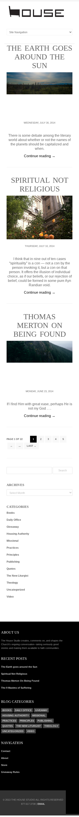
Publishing (13, 561)
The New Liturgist (17, 575)
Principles (13, 554)
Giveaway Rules (10, 772)
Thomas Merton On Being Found (39, 325)
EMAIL (41, 804)
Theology (12, 582)
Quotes (11, 568)
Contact (5, 751)
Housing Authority (18, 533)
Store (4, 765)
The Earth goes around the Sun (39, 57)
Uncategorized (16, 589)
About (4, 758)
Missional (12, 540)
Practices (13, 547)
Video (10, 596)
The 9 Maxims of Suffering (16, 687)
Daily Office (14, 519)
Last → (31, 446)
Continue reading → (39, 156)
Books (11, 512)
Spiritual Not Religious (39, 184)
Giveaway (13, 526)
